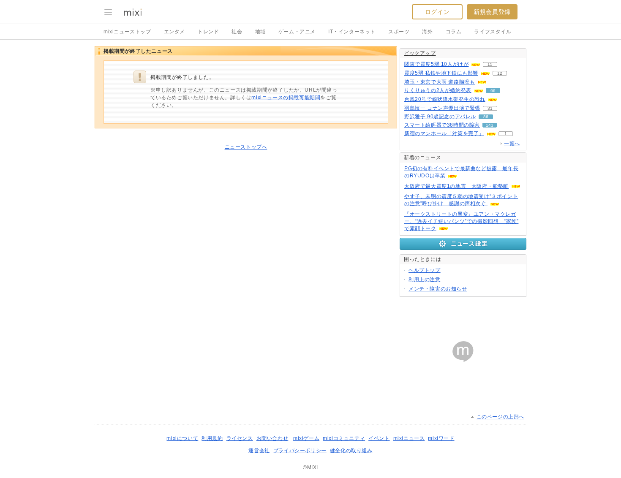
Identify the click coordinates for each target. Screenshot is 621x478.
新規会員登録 (492, 11)
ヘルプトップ (425, 270)
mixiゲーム (306, 438)
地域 (260, 32)
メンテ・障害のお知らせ (438, 289)
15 (490, 64)
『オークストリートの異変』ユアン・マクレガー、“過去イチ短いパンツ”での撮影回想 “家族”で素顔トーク (461, 221)
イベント (378, 438)
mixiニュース (409, 438)
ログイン (437, 11)
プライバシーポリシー (300, 451)
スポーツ (398, 32)
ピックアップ (420, 53)
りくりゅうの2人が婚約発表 (437, 90)
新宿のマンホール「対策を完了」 (444, 133)
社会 (237, 32)
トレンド (208, 32)
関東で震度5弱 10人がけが (436, 64)
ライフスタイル (492, 32)
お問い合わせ (272, 438)
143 (489, 125)
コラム (454, 32)
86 (485, 116)
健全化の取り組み (351, 451)
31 (490, 108)
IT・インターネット (352, 32)
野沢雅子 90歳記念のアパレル (440, 117)
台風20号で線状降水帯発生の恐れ (444, 99)
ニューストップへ (246, 147)
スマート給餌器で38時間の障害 (442, 125)
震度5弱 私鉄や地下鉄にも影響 (441, 73)
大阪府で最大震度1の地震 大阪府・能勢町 (456, 186)
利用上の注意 (425, 279)
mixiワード (441, 438)
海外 (427, 32)
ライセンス (239, 438)
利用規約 (212, 438)
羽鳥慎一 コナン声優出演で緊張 (442, 108)
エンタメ (174, 32)
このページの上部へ (500, 417)
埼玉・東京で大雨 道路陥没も (439, 82)
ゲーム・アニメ (297, 32)
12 (499, 73)
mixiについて (182, 438)
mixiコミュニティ (344, 438)
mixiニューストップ (127, 32)
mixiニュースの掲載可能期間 (285, 97)
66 (493, 90)
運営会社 (259, 451)
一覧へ (512, 144)
